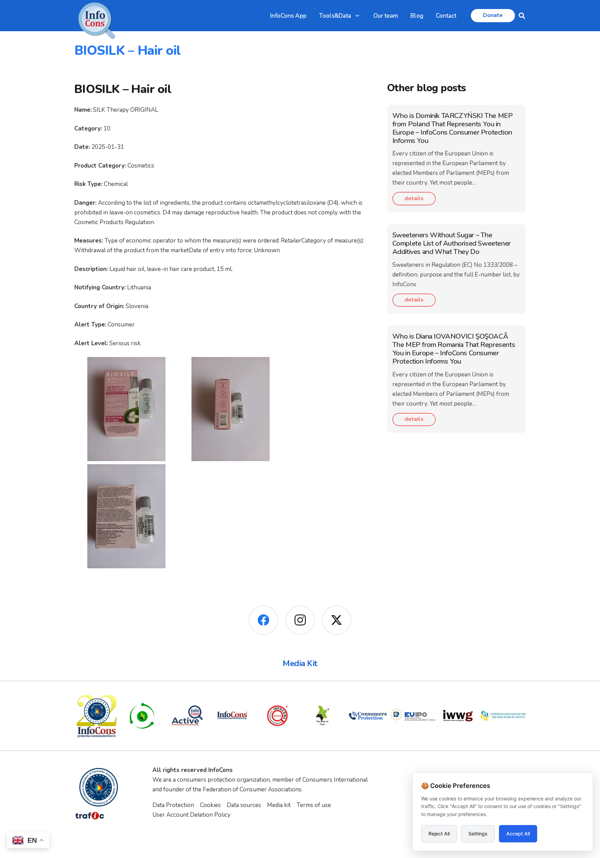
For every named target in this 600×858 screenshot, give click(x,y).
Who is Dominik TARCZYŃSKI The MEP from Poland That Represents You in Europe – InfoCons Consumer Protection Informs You (452, 128)
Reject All (439, 833)
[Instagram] (300, 620)
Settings (478, 833)
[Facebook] (263, 620)
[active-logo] (187, 715)
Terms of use (314, 805)
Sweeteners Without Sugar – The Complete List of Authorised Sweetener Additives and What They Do (451, 243)
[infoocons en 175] (232, 715)
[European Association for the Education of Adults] (503, 715)
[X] (336, 620)
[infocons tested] (277, 715)
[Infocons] (96, 715)
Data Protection (173, 805)
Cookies (210, 805)
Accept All (518, 833)
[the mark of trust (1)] (322, 715)
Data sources (244, 805)
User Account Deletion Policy (191, 815)
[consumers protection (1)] (367, 715)
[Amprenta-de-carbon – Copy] (142, 715)
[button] (357, 15)
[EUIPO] (412, 715)
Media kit (279, 805)
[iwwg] (458, 715)
